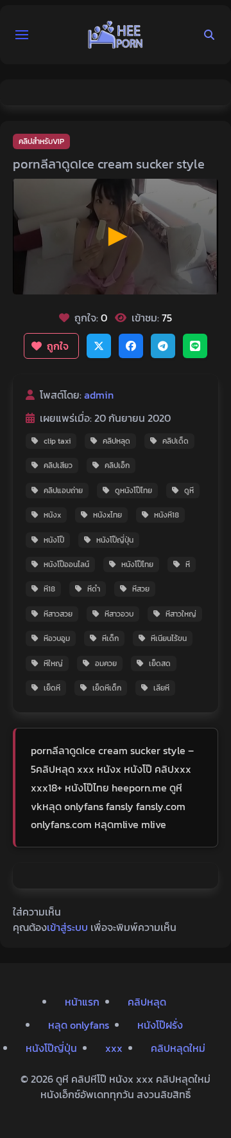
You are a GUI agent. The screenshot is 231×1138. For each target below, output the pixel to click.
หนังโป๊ (54, 540)
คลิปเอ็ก (117, 465)
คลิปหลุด (116, 441)
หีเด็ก (110, 638)
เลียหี (161, 688)
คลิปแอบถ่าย (63, 490)
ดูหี (189, 490)
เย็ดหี (52, 688)
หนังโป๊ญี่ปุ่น (114, 540)
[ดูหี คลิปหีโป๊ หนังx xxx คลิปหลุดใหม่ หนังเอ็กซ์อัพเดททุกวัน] (115, 34)
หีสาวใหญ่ (181, 614)
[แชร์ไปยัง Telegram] (163, 346)
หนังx (52, 515)
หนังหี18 (166, 515)
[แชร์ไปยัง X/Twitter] (99, 346)
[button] (22, 35)
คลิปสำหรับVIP (41, 141)
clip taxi (57, 441)
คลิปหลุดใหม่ (178, 1048)
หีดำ (93, 589)
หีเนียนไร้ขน (169, 638)
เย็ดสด (160, 663)
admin (99, 394)
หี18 (49, 589)
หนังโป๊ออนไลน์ (66, 564)
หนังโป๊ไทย (137, 564)
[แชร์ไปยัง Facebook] (131, 346)
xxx (114, 1048)
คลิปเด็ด (175, 441)
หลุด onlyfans (78, 1025)
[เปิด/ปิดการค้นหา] (209, 34)
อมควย (106, 663)
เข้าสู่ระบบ (67, 927)
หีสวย (141, 589)
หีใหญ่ (53, 663)
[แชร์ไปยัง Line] (195, 346)
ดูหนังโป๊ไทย (133, 490)
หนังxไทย (107, 515)
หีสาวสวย (58, 614)
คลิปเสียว (58, 465)
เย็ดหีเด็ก (106, 688)
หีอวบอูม (57, 638)
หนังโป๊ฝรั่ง (160, 1025)
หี (187, 564)
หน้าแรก (82, 1001)
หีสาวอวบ (119, 614)
